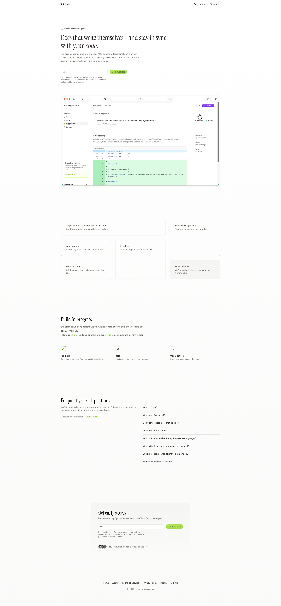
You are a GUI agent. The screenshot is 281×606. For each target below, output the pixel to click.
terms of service (77, 82)
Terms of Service (130, 583)
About (203, 4)
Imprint (163, 583)
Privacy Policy (150, 583)
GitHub (213, 4)
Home (106, 583)
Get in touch (91, 416)
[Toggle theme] (195, 4)
